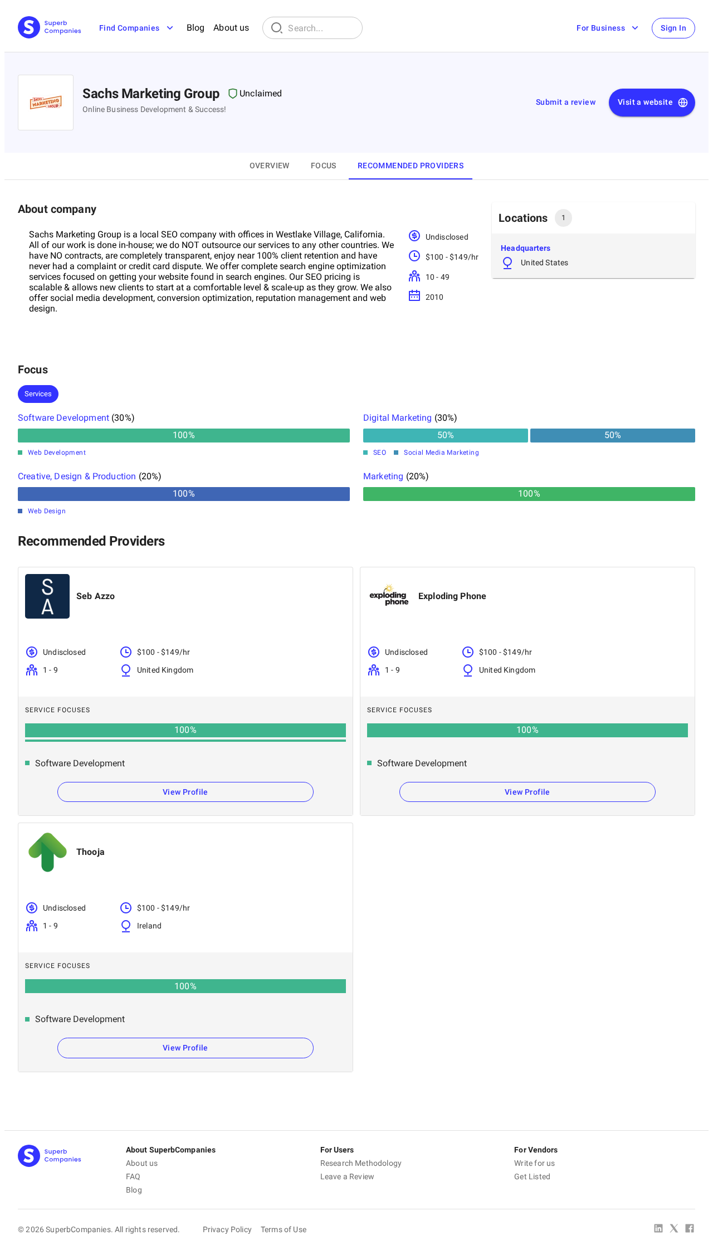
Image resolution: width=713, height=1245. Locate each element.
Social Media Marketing (441, 452)
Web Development (57, 452)
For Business (601, 27)
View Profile (185, 791)
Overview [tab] (270, 165)
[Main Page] (49, 28)
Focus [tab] (323, 165)
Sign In (673, 27)
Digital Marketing (397, 417)
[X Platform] (674, 1229)
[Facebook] (689, 1229)
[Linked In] (658, 1229)
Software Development (63, 417)
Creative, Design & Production (77, 476)
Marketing (383, 476)
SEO (379, 452)
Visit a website (645, 102)
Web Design (47, 511)
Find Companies (129, 27)
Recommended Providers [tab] (410, 165)
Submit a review (565, 102)
